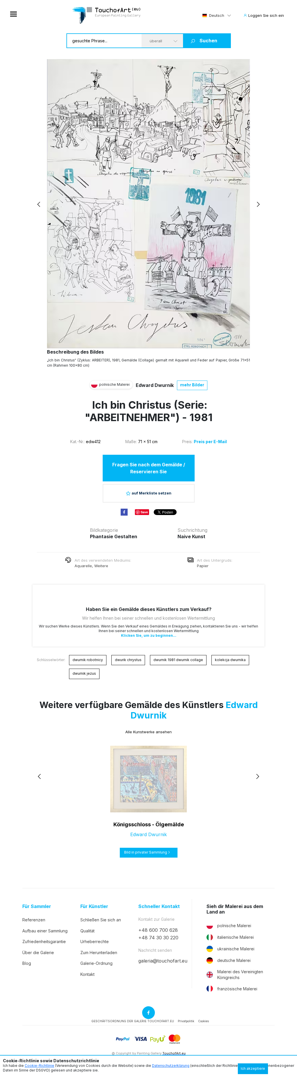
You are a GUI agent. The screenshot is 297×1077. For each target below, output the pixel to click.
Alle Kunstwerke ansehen (148, 731)
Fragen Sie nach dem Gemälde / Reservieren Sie (148, 468)
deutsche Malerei (234, 960)
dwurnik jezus (84, 673)
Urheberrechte (94, 941)
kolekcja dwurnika (230, 660)
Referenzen (33, 919)
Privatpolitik (186, 1021)
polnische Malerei (234, 925)
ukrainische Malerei (235, 948)
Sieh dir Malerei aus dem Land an (235, 909)
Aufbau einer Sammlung (45, 930)
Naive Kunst (191, 536)
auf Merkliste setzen (151, 493)
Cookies (203, 1021)
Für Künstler (94, 906)
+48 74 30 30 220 (158, 937)
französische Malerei (237, 988)
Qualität (87, 930)
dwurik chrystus (128, 660)
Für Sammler (36, 906)
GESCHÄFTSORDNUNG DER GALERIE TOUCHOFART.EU (132, 1021)
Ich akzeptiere (253, 1068)
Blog (26, 963)
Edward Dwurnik (155, 385)
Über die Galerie (38, 952)
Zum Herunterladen (98, 952)
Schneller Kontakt (159, 906)
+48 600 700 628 (158, 930)
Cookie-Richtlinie (39, 1065)
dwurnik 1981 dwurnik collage (178, 660)
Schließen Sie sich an (100, 919)
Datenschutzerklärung (170, 1065)
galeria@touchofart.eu (162, 961)
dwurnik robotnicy (88, 660)
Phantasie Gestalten (113, 536)
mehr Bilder (192, 384)
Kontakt (87, 974)
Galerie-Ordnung (96, 963)
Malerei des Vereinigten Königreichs (240, 974)
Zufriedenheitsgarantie (44, 941)
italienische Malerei (235, 937)
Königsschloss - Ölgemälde (148, 824)
